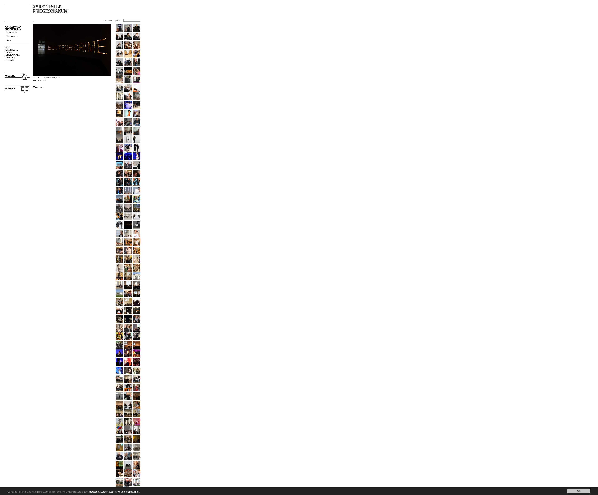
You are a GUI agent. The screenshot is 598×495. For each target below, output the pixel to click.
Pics (9, 40)
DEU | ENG (108, 20)
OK (578, 491)
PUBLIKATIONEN (12, 55)
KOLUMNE (10, 76)
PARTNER (9, 60)
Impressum (93, 491)
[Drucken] (34, 87)
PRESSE (8, 52)
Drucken (39, 87)
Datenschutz (106, 491)
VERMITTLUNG (11, 50)
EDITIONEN (10, 57)
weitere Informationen (128, 491)
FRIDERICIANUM (13, 29)
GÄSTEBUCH (11, 88)
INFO (7, 47)
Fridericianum (13, 36)
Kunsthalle (12, 32)
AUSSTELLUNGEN (13, 27)
